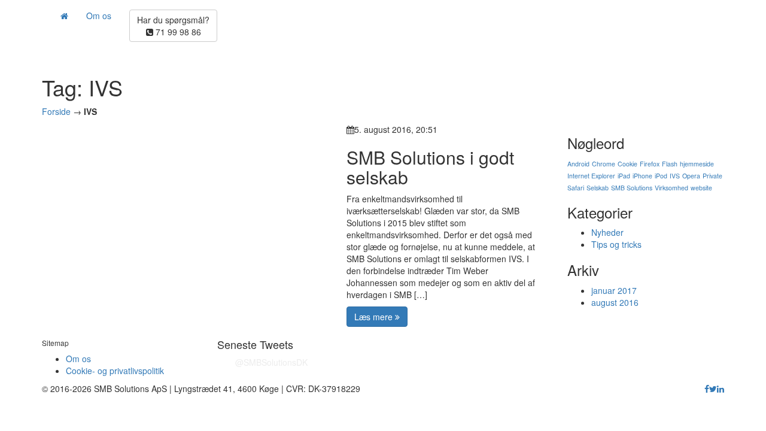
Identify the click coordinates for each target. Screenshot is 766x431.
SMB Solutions (631, 187)
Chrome (603, 163)
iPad (624, 175)
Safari (575, 187)
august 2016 (615, 302)
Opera (691, 175)
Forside (56, 111)
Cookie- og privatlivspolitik (115, 371)
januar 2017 (614, 290)
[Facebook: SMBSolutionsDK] (706, 388)
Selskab (597, 187)
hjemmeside (697, 163)
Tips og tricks (616, 244)
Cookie (627, 163)
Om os (98, 16)
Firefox (649, 163)
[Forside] (64, 16)
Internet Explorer (591, 175)
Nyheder (607, 232)
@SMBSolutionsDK (271, 362)
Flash (669, 163)
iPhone (642, 175)
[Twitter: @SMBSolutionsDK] (713, 388)
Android (578, 163)
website (701, 187)
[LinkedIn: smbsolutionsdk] (720, 388)
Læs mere (374, 317)
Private (712, 175)
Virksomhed (671, 187)
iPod (661, 175)
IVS (675, 175)
